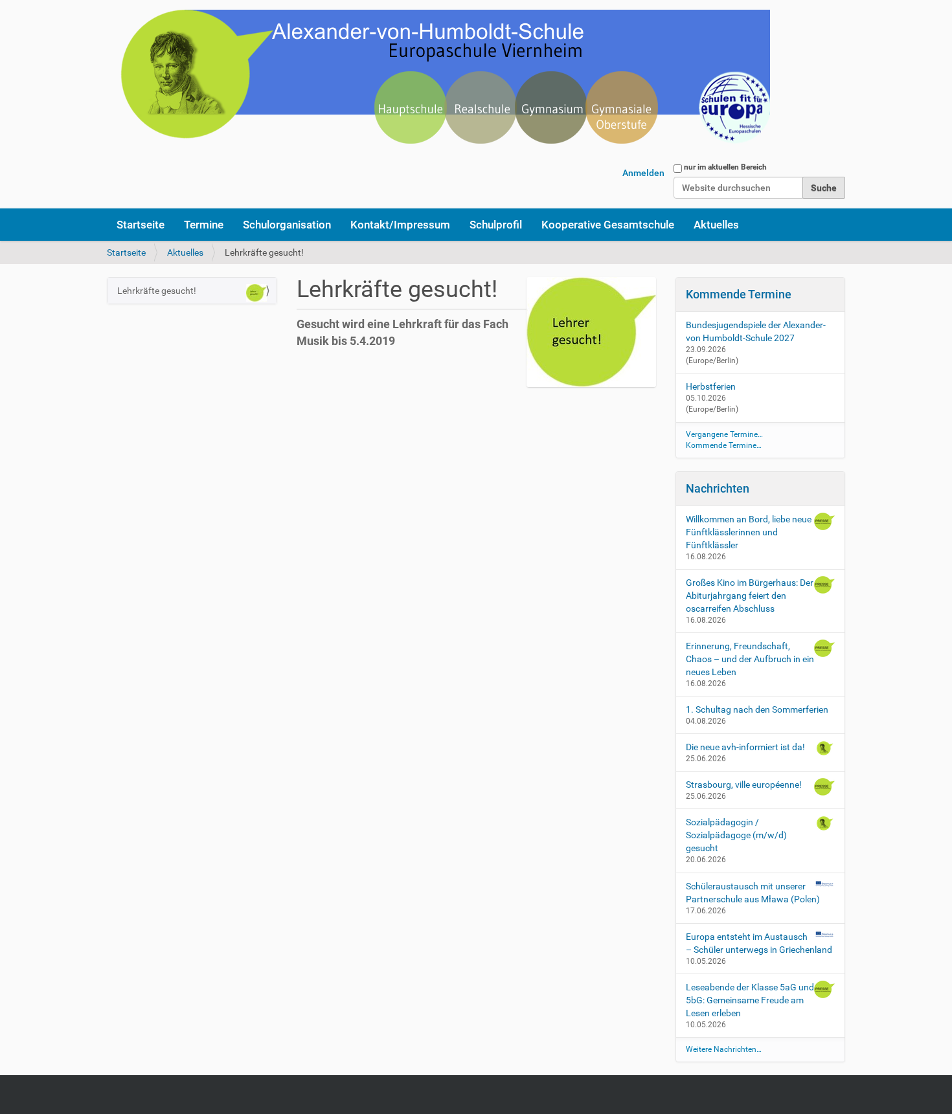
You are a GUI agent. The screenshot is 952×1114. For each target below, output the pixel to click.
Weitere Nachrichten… (724, 1049)
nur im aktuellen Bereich (725, 167)
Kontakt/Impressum (400, 224)
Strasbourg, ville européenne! (744, 784)
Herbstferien (711, 386)
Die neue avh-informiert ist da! (745, 747)
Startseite (140, 224)
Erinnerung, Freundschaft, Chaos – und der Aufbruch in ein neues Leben (750, 659)
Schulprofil (496, 224)
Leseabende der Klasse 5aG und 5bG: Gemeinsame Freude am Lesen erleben (750, 1000)
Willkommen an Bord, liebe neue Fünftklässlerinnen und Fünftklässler (748, 532)
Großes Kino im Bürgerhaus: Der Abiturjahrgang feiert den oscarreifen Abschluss (749, 595)
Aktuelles (716, 224)
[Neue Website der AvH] (438, 84)
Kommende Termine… (724, 445)
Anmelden (643, 173)
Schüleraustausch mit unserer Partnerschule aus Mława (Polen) (753, 892)
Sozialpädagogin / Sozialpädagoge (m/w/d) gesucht (736, 835)
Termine (203, 224)
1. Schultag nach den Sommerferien (757, 709)
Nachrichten (717, 488)
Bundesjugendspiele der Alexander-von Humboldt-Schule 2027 (756, 331)
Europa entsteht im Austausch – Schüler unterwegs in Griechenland (759, 943)
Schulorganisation (287, 224)
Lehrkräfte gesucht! (156, 290)
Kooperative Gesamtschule (607, 224)
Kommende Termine (738, 294)
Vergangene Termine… (724, 434)
